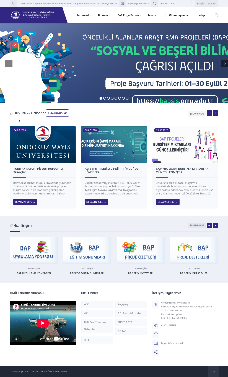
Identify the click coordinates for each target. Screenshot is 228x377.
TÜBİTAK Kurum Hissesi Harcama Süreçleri (38, 170)
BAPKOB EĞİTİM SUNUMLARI (87, 273)
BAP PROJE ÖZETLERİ (141, 273)
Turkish (211, 3)
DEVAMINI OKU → (25, 202)
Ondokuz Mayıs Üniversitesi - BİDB (49, 371)
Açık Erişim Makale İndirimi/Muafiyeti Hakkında (112, 170)
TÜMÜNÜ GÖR (197, 113)
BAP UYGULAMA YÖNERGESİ (34, 273)
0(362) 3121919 (167, 3)
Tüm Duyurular (57, 113)
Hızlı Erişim (34, 268)
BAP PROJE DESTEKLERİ (194, 273)
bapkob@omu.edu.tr (138, 3)
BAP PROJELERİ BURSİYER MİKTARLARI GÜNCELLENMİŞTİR (182, 170)
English (201, 3)
